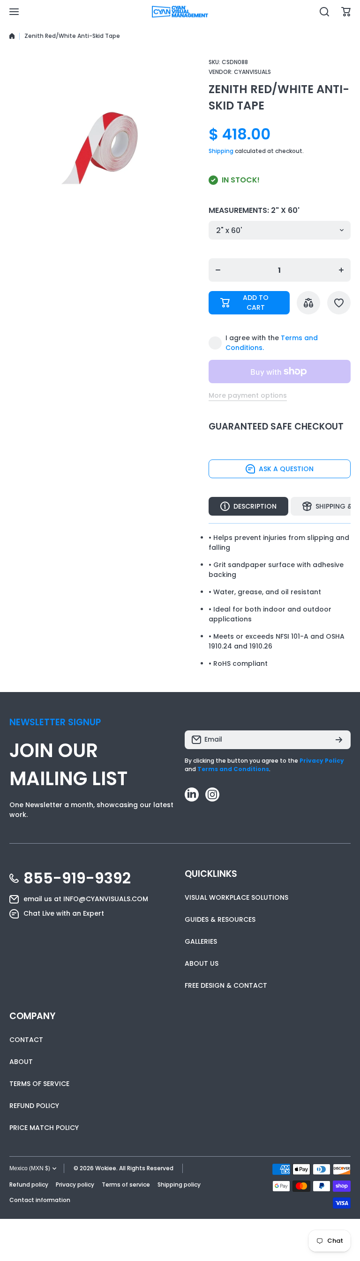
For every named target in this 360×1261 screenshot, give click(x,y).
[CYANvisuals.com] (180, 12)
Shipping (221, 151)
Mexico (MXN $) (29, 1168)
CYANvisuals (252, 72)
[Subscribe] (339, 739)
